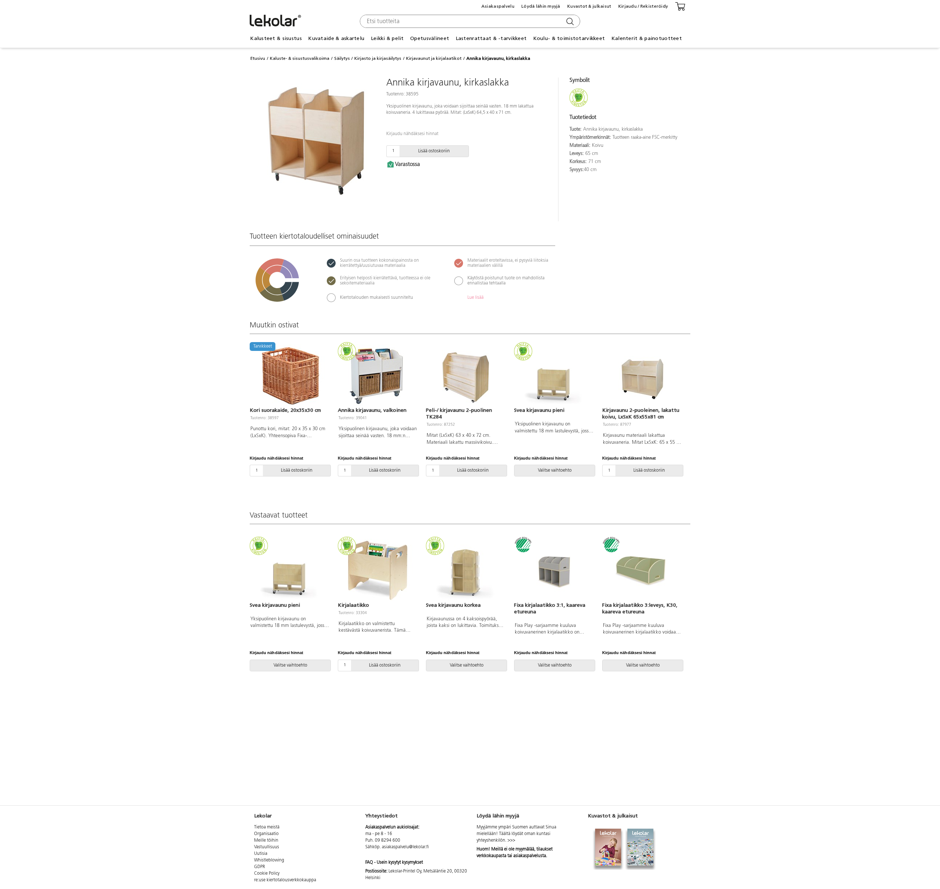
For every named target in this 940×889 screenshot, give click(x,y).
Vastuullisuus (266, 847)
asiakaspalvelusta (529, 856)
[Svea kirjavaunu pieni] (553, 375)
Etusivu (257, 58)
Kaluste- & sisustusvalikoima (299, 58)
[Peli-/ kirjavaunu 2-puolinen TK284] (465, 375)
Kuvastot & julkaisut (589, 6)
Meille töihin (266, 840)
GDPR (259, 867)
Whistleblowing (269, 860)
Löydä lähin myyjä (540, 6)
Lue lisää (475, 297)
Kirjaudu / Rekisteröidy (643, 6)
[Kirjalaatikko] (377, 570)
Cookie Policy (266, 873)
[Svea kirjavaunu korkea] (465, 570)
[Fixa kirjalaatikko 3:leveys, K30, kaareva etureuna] (642, 570)
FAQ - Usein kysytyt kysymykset (394, 862)
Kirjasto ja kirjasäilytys (377, 58)
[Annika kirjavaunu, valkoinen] (377, 375)
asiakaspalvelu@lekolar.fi (405, 847)
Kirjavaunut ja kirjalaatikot (434, 58)
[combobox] (469, 21)
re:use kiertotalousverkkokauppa (285, 880)
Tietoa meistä (266, 827)
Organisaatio (266, 834)
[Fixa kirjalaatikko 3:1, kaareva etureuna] (553, 570)
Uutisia (260, 854)
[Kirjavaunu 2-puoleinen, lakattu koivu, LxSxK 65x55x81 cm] (642, 375)
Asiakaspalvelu (497, 6)
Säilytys (342, 58)
